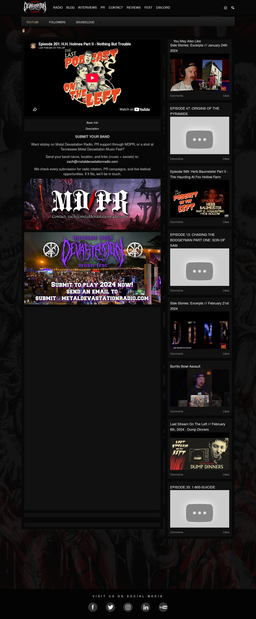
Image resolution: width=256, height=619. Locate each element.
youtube (32, 22)
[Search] (233, 7)
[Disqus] (92, 360)
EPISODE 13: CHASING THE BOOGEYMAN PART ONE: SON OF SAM (197, 240)
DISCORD (163, 7)
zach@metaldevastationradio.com (92, 161)
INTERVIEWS (87, 7)
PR (103, 7)
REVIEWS (134, 7)
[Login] (225, 7)
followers (57, 22)
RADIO (58, 7)
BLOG (70, 7)
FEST (148, 7)
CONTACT (116, 7)
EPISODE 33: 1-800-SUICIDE (192, 486)
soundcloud (85, 22)
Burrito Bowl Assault (185, 366)
